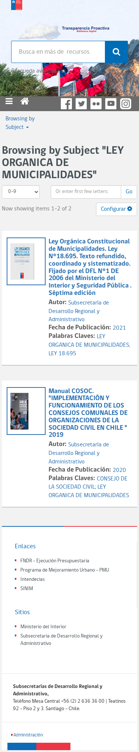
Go (129, 192)
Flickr (96, 103)
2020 (119, 470)
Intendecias (32, 579)
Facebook (66, 103)
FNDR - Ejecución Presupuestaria (54, 561)
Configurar (114, 209)
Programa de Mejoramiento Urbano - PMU (64, 570)
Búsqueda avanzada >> (38, 71)
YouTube (110, 103)
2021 (119, 328)
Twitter (81, 103)
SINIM (26, 589)
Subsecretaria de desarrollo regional (16, 18)
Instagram (125, 103)
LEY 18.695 (62, 354)
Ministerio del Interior (43, 627)
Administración (28, 735)
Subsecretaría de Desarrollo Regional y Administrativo (79, 311)
